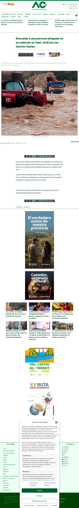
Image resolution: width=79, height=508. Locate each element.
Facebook (66, 447)
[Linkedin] (48, 156)
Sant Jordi (26, 207)
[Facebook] (34, 156)
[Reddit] (51, 156)
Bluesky (66, 461)
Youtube (66, 459)
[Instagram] (31, 156)
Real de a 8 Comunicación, (16, 499)
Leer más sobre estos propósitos (50, 484)
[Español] (12, 4)
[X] (37, 156)
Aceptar (39, 490)
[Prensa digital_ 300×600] (39, 409)
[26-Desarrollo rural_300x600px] (39, 268)
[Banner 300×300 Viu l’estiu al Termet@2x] (39, 362)
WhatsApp (66, 457)
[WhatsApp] (63, 457)
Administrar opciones (39, 501)
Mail (65, 453)
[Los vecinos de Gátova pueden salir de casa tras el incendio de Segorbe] (16, 306)
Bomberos (19, 207)
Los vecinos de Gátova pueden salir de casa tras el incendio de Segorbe (12, 22)
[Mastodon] (42, 156)
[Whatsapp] (28, 156)
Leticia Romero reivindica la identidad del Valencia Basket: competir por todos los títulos (38, 22)
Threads (66, 465)
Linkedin (66, 451)
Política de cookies (29, 505)
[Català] (9, 4)
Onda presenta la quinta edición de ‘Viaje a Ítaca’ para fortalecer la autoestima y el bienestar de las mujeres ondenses (39, 335)
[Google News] (25, 156)
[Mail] (63, 453)
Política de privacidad (42, 505)
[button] (56, 422)
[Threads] (63, 465)
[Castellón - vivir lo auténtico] (39, 56)
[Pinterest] (53, 156)
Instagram (66, 449)
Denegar (39, 496)
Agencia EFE (75, 141)
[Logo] (39, 6)
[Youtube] (63, 459)
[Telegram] (39, 156)
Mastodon (66, 463)
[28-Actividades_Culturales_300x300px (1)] (39, 299)
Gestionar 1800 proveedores (34, 484)
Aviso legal (54, 505)
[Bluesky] (45, 156)
